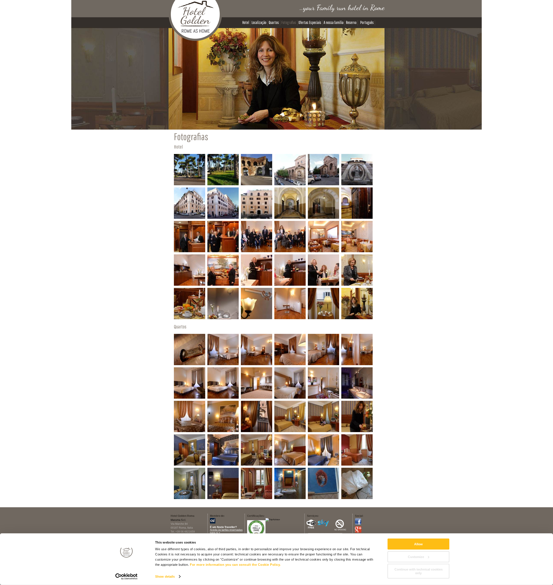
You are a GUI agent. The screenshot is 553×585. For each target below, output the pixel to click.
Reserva (351, 22)
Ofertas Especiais (310, 22)
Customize (416, 556)
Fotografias (288, 22)
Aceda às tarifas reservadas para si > (226, 531)
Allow (418, 544)
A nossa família (333, 22)
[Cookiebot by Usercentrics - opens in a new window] (126, 576)
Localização (258, 22)
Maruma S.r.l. (178, 520)
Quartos (274, 22)
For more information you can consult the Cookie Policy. (235, 564)
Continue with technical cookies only (418, 571)
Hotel (245, 22)
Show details (165, 576)
